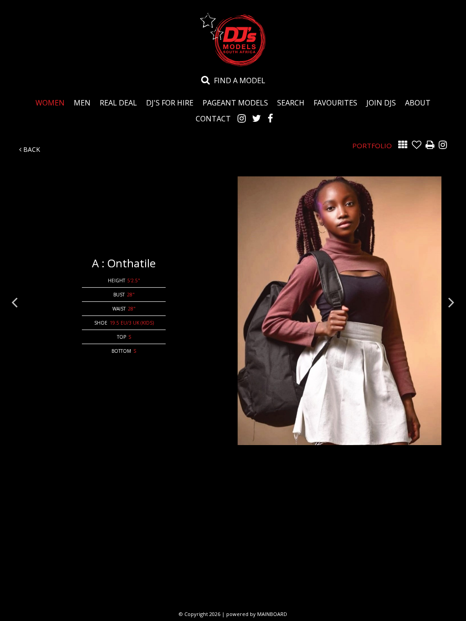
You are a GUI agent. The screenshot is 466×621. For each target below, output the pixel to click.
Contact (213, 118)
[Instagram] (242, 118)
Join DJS (381, 102)
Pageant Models (235, 102)
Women (50, 102)
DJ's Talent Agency (233, 39)
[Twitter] (256, 118)
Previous (14, 302)
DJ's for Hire (169, 102)
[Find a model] (205, 79)
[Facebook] (270, 118)
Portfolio (372, 145)
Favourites (335, 102)
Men (82, 102)
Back (30, 149)
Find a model (239, 80)
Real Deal (118, 102)
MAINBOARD (272, 614)
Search (290, 102)
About (418, 102)
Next (451, 302)
